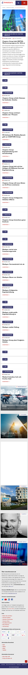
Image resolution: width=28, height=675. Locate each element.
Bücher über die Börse (7, 615)
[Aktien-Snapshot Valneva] (4, 638)
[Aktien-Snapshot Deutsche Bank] (23, 632)
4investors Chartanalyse (8, 619)
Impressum (19, 664)
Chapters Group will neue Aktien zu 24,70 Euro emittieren (13, 184)
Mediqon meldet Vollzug (10, 327)
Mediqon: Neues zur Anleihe (12, 277)
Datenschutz (24, 664)
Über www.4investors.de (10, 664)
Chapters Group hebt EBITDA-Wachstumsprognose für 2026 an (13, 42)
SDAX (4, 648)
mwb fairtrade (6, 626)
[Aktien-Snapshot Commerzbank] (18, 632)
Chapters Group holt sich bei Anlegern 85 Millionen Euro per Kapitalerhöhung (13, 168)
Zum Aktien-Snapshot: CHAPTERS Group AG (13, 73)
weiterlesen (5, 68)
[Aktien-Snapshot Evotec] (9, 635)
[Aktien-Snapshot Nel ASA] (13, 635)
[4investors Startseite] (7, 2)
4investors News (6, 621)
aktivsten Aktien (11, 608)
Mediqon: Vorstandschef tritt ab (13, 264)
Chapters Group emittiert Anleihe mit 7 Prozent (11, 114)
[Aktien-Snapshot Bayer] (9, 632)
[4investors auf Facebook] (12, 599)
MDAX (4, 646)
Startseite (3, 664)
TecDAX (4, 650)
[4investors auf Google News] (9, 599)
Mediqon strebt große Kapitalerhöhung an (9, 313)
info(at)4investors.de (12, 593)
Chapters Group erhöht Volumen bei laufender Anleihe (13, 99)
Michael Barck (18, 38)
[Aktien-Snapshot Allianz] (4, 632)
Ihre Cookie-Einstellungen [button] (14, 667)
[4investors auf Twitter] (2, 599)
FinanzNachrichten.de (7, 622)
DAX (4, 644)
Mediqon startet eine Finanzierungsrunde (9, 250)
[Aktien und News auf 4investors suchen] (18, 3)
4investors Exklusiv (7, 617)
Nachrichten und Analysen (10, 7)
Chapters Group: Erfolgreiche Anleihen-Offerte (12, 198)
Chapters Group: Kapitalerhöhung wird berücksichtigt (9, 151)
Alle (24, 3)
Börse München (6, 624)
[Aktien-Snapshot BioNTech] (13, 632)
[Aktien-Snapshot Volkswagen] (9, 638)
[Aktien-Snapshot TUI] (23, 635)
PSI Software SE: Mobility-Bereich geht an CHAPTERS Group (13, 136)
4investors (3, 7)
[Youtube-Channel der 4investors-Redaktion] (6, 599)
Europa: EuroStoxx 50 (7, 658)
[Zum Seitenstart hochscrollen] (26, 661)
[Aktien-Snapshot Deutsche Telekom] (4, 635)
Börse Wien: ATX (6, 656)
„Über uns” (10, 586)
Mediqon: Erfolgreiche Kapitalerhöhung (9, 291)
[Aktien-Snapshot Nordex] (18, 635)
